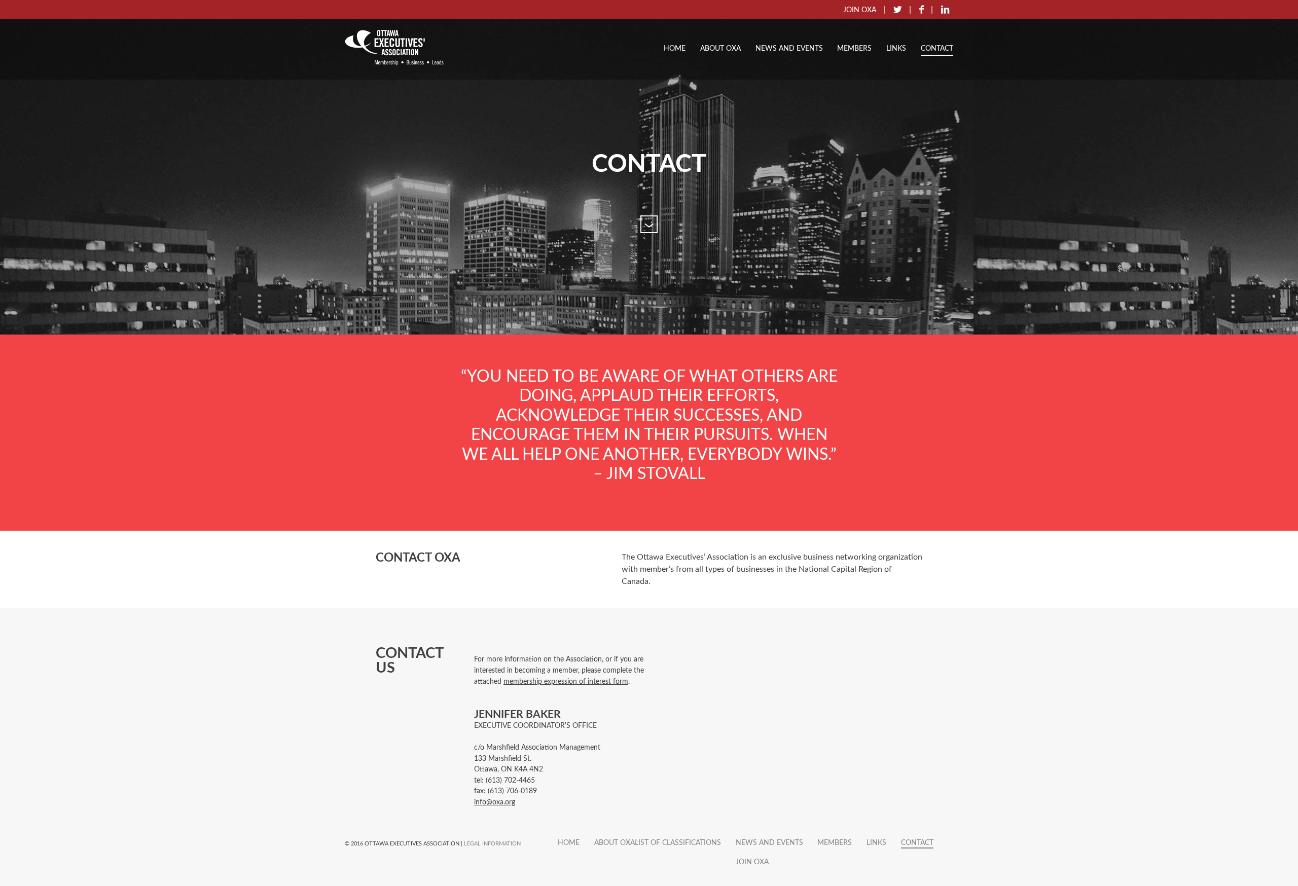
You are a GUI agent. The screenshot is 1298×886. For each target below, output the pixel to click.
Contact (937, 48)
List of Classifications (678, 842)
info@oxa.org (494, 802)
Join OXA (752, 862)
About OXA (720, 48)
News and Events (789, 48)
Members (854, 48)
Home (675, 48)
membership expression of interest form (565, 681)
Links (896, 48)
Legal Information (492, 843)
